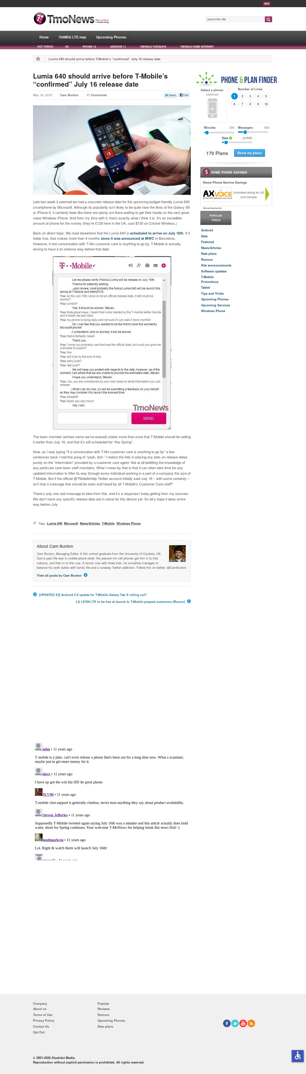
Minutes (210, 127)
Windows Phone (128, 523)
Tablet (205, 287)
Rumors (207, 259)
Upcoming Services (215, 305)
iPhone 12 (89, 46)
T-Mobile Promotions (210, 279)
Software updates (214, 271)
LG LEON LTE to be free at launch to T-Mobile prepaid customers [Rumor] (133, 601)
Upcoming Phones (111, 37)
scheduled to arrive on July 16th (156, 233)
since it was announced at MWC (127, 238)
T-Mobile (108, 523)
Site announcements (216, 265)
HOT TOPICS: (46, 46)
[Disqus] (112, 800)
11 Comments (97, 95)
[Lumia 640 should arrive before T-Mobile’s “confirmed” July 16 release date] (112, 150)
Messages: (253, 127)
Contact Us (41, 1026)
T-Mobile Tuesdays (153, 46)
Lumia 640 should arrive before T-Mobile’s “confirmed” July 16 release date (100, 80)
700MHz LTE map (72, 37)
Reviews (104, 1008)
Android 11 (118, 46)
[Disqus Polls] (112, 676)
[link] (217, 194)
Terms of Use (42, 1014)
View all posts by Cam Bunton (62, 575)
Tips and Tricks (212, 293)
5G (67, 46)
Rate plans (209, 253)
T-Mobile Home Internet (197, 46)
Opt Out (38, 1032)
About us (39, 1008)
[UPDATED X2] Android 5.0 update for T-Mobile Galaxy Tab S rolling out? (90, 594)
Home (44, 37)
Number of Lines (250, 88)
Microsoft (71, 523)
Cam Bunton (69, 95)
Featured (207, 241)
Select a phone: (212, 92)
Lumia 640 (54, 523)
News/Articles (90, 523)
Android (207, 230)
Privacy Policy (43, 1020)
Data (204, 236)
